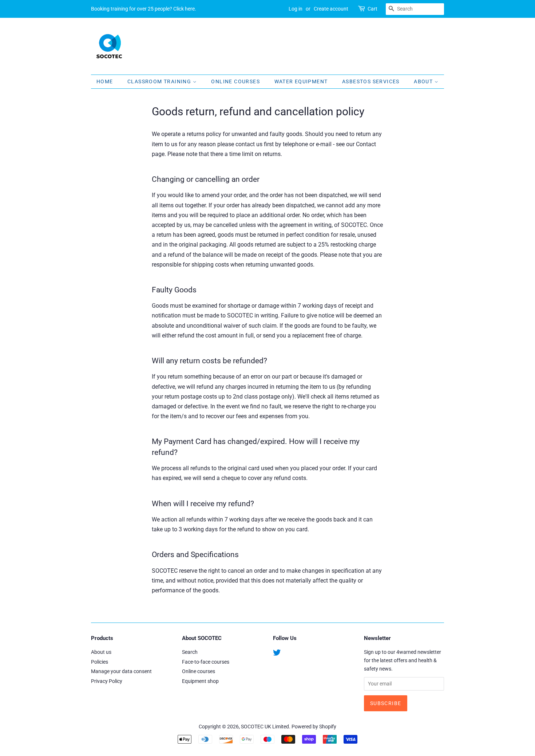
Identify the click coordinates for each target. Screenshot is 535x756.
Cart (372, 9)
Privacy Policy (106, 681)
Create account (331, 9)
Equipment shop (200, 681)
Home (104, 81)
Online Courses (235, 81)
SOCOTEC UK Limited (265, 726)
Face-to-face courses (205, 662)
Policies (99, 662)
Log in (295, 9)
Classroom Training (160, 81)
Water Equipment (301, 81)
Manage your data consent (121, 671)
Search (190, 652)
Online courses (198, 671)
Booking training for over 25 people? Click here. (143, 9)
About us (101, 652)
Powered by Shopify (314, 726)
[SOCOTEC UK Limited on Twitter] (277, 654)
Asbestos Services (371, 81)
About (424, 81)
